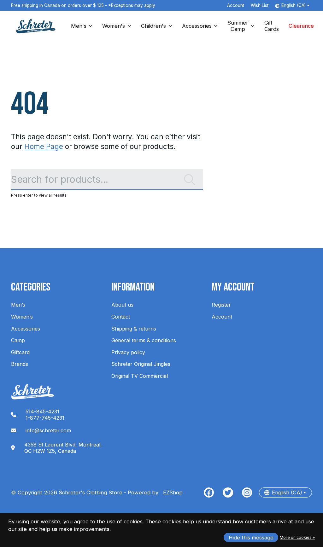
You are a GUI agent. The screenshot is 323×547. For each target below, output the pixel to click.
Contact (120, 317)
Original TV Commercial (139, 376)
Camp (18, 340)
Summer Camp (237, 26)
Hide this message (251, 537)
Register (221, 305)
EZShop (171, 492)
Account (222, 317)
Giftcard (20, 352)
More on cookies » (297, 537)
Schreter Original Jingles (140, 364)
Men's (78, 26)
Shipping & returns (133, 328)
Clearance (301, 26)
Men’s (18, 305)
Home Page (43, 146)
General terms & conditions (143, 340)
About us (122, 305)
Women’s (22, 317)
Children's (153, 26)
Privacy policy (128, 352)
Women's (113, 26)
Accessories (197, 26)
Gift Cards (271, 26)
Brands (19, 364)
